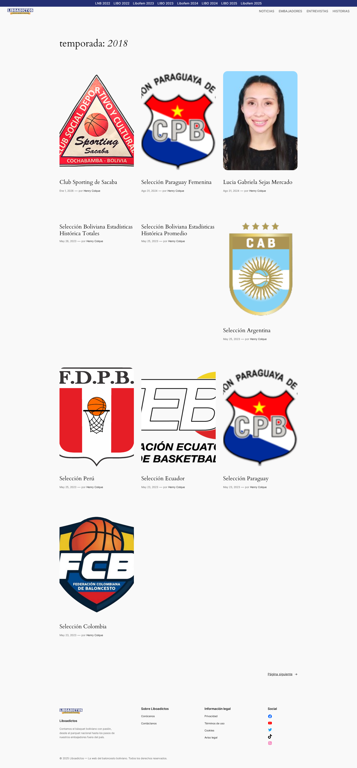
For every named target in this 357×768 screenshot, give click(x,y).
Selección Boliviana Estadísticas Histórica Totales (96, 230)
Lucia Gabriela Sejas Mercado (257, 182)
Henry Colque (92, 190)
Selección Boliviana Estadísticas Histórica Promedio (177, 230)
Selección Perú (77, 478)
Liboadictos (68, 721)
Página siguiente (283, 674)
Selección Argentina (247, 330)
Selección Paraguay (246, 478)
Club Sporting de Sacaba (88, 182)
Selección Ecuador (163, 478)
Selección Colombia (83, 626)
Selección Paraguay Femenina (176, 182)
